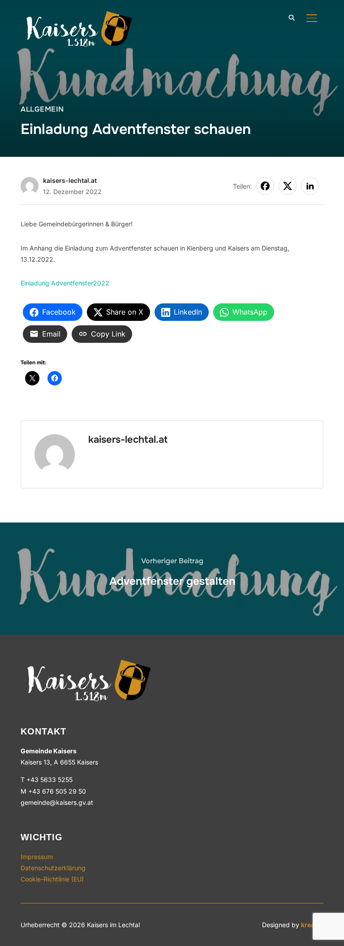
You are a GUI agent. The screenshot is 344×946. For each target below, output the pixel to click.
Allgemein (42, 109)
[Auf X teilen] (288, 186)
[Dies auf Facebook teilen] (265, 186)
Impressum (37, 856)
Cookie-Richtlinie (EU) (52, 879)
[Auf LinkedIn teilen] (310, 186)
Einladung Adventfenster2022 (65, 283)
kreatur (312, 925)
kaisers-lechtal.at (70, 180)
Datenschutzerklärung (53, 868)
